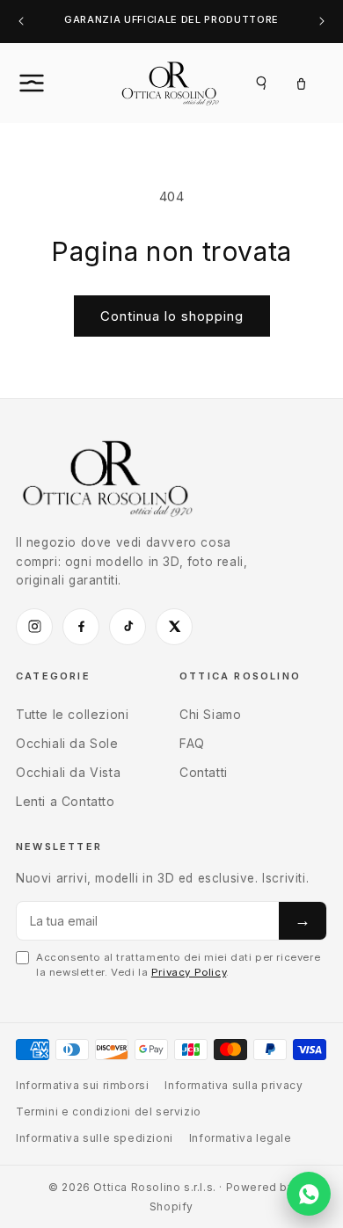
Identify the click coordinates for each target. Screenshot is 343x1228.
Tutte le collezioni (72, 714)
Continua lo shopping (172, 316)
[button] (51, 82)
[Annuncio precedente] (21, 21)
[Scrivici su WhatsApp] (309, 1194)
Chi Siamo (210, 714)
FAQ (192, 743)
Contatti (203, 772)
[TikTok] (127, 626)
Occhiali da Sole (67, 743)
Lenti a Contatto (65, 801)
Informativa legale (240, 1137)
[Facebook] (80, 626)
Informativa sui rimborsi (82, 1085)
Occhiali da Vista (68, 772)
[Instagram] (34, 626)
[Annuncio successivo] (322, 21)
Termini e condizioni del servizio (108, 1111)
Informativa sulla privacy (233, 1085)
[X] (174, 626)
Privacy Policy (188, 972)
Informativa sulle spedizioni (94, 1137)
